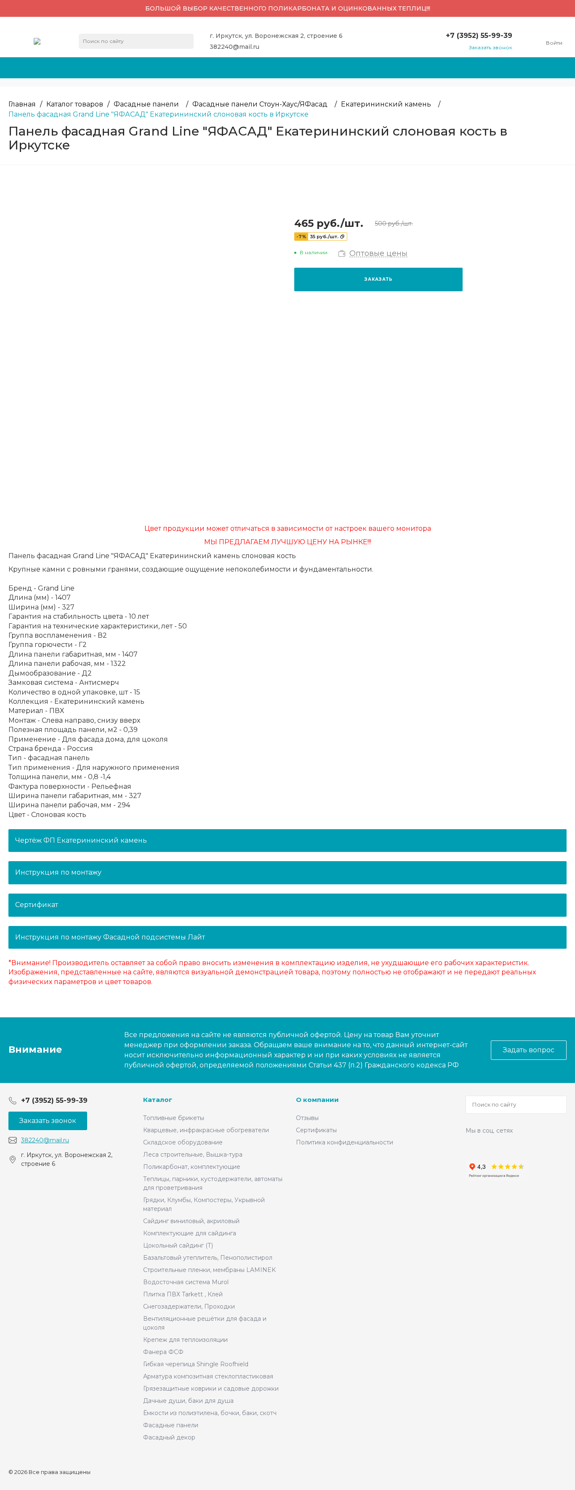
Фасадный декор (169, 1437)
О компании (317, 1100)
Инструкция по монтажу (58, 872)
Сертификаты (316, 1130)
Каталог (157, 1100)
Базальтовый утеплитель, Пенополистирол (207, 1257)
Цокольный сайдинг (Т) (178, 1245)
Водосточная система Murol (186, 1282)
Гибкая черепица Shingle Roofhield (195, 1364)
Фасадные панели (170, 1425)
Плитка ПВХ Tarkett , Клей (183, 1294)
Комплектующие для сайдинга (189, 1233)
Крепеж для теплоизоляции (185, 1340)
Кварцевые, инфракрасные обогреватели (206, 1130)
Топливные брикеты (173, 1118)
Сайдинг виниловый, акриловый (191, 1221)
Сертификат (36, 905)
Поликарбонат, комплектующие (191, 1167)
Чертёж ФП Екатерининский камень (81, 840)
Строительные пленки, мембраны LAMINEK (209, 1270)
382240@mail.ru (234, 46)
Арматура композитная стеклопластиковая (208, 1376)
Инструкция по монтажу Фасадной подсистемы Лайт (110, 937)
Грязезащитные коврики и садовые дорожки (211, 1388)
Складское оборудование (183, 1142)
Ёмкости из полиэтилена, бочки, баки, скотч (210, 1413)
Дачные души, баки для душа (188, 1401)
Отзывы (307, 1118)
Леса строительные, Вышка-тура (192, 1154)
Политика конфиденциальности (344, 1142)
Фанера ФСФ (163, 1352)
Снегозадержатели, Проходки (189, 1306)
